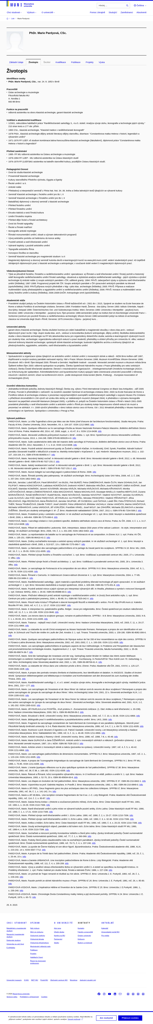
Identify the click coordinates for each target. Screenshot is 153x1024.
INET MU (34, 980)
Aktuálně (107, 923)
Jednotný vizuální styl (88, 980)
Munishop (73, 980)
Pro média (105, 935)
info (92, 424)
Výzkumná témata (37, 939)
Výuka (102, 62)
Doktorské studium (14, 940)
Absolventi (141, 12)
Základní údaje (16, 62)
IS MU (26, 980)
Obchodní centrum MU (59, 980)
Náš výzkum (34, 928)
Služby (56, 943)
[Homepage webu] (20, 4)
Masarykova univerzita (21, 994)
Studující (113, 12)
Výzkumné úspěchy (37, 935)
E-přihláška (11, 948)
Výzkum (35, 923)
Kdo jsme (57, 928)
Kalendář (104, 928)
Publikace (75, 62)
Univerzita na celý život (15, 944)
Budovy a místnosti (85, 943)
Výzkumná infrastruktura (39, 943)
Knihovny (81, 939)
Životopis (33, 62)
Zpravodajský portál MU (110, 932)
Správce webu (12, 997)
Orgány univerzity (84, 935)
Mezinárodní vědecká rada (40, 946)
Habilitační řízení (36, 957)
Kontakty (81, 928)
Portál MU (44, 980)
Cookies (44, 997)
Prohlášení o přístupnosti (29, 997)
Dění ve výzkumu (36, 932)
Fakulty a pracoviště (85, 932)
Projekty (89, 62)
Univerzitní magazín (14, 980)
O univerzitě (63, 923)
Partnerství (58, 939)
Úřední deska (59, 932)
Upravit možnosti (74, 1019)
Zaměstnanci (127, 12)
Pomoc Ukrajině (97, 12)
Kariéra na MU (59, 935)
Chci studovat (17, 923)
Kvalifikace (61, 62)
